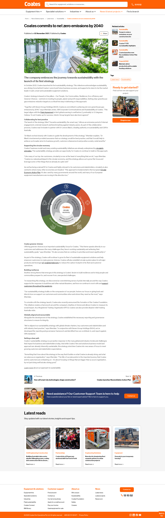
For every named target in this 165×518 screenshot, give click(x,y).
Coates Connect (29, 505)
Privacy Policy (83, 515)
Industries (27, 499)
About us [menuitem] (90, 11)
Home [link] (27, 18)
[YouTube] (140, 515)
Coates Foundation (78, 499)
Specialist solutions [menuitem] (55, 11)
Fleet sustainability (30, 502)
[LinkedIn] (134, 515)
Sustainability (76, 496)
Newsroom (99, 499)
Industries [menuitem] (74, 11)
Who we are (75, 493)
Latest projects (100, 496)
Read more (29, 464)
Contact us (51, 496)
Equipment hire (29, 493)
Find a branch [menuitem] (133, 11)
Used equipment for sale (55, 508)
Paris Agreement (46, 112)
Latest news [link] (50, 18)
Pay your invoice (53, 505)
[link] (127, 495)
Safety (74, 502)
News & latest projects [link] (37, 18)
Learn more (28, 368)
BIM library (27, 508)
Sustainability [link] (60, 18)
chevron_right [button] (34, 464)
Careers (74, 505)
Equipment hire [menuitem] (33, 11)
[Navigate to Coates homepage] (32, 4)
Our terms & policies (54, 499)
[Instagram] (130, 515)
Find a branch (52, 493)
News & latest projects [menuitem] (110, 11)
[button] (32, 4)
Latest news (99, 493)
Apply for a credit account (56, 502)
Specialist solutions (30, 496)
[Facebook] (137, 515)
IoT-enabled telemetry (50, 263)
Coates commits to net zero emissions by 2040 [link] (81, 18)
